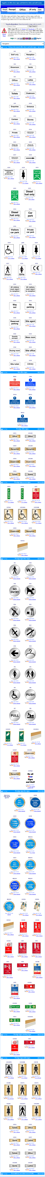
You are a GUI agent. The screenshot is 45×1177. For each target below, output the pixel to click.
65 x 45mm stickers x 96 (31, 787)
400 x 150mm (16, 1011)
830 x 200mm (24, 555)
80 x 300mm (38, 743)
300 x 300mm (32, 97)
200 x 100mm (16, 220)
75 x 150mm (25, 183)
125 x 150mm (11, 258)
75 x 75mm (32, 852)
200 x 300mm (16, 71)
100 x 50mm (31, 199)
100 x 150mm (38, 502)
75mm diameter (21, 811)
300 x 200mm (39, 183)
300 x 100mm (16, 59)
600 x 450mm (16, 389)
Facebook (31, 29)
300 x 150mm (31, 991)
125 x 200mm (9, 279)
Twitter (24, 29)
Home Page (4, 35)
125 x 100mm (10, 523)
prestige (9, 914)
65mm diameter (16, 578)
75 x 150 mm (38, 1077)
